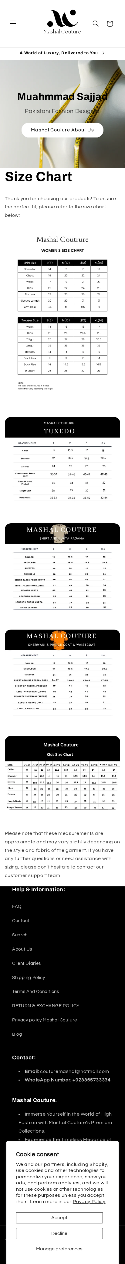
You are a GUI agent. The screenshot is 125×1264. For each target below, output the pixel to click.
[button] (13, 24)
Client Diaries (26, 963)
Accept (59, 1217)
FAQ (17, 906)
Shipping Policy (28, 977)
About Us (22, 949)
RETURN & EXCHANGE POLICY (46, 1006)
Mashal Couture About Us (62, 129)
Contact (20, 920)
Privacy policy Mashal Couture (44, 1020)
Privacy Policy (89, 1201)
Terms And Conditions (35, 991)
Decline (59, 1233)
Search (20, 935)
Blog (17, 1034)
